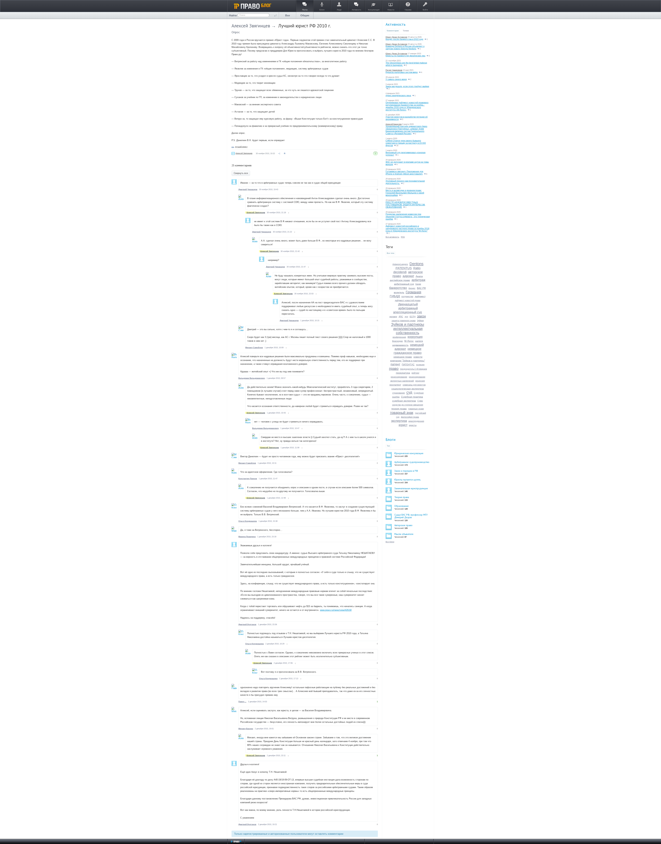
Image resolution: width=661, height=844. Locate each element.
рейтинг (415, 373)
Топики (406, 31)
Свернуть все (241, 173)
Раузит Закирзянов (394, 70)
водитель (399, 292)
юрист (403, 425)
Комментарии (393, 31)
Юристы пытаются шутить (407, 479)
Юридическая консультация (408, 453)
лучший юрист (241, 147)
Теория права (401, 497)
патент (395, 364)
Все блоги (390, 542)
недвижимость (400, 345)
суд (409, 392)
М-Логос (409, 341)
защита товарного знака (404, 320)
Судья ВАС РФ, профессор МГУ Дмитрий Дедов (411, 516)
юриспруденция (416, 421)
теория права (399, 408)
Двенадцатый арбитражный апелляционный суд (407, 308)
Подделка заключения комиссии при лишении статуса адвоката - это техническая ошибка (408, 216)
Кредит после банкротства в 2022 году (404, 39)
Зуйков (420, 320)
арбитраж (418, 280)
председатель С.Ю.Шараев (413, 369)
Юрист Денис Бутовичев (396, 37)
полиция (420, 365)
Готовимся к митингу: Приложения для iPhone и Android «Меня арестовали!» (404, 172)
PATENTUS (404, 268)
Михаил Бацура (245, 729)
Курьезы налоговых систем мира (402, 72)
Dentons (416, 264)
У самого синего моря (396, 79)
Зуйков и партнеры (407, 324)
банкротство (398, 288)
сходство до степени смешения (407, 405)
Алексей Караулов (394, 124)
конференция (399, 337)
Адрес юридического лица (398, 95)
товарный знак (401, 413)
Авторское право (403, 525)
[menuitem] (287, 15)
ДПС (401, 316)
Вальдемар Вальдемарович (251, 378)
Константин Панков (247, 479)
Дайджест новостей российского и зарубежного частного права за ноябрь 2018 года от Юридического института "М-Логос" (407, 228)
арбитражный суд (404, 284)
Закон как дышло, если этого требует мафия (407, 86)
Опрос (236, 32)
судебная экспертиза (404, 400)
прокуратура (403, 372)
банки (418, 284)
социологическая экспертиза (407, 388)
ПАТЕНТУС (408, 364)
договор (393, 316)
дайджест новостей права (407, 300)
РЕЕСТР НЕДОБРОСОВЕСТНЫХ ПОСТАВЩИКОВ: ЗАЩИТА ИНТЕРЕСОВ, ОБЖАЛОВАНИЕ (405, 204)
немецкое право (403, 356)
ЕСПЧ (413, 316)
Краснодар (397, 341)
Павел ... (242, 702)
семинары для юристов (414, 385)
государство (407, 296)
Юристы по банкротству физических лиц (405, 56)
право (393, 368)
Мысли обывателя (403, 534)
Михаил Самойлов (254, 347)
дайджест (420, 296)
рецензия (420, 381)
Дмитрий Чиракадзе (247, 189)
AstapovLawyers (400, 264)
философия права (410, 417)
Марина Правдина (247, 537)
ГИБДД (395, 296)
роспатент (395, 384)
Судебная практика (412, 396)
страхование (398, 393)
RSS (403, 237)
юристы (413, 425)
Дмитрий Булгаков (247, 624)
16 (397, 145)
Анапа (419, 276)
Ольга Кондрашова (247, 521)
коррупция (415, 337)
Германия (413, 292)
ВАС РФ (421, 288)
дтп (406, 316)
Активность (395, 24)
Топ (388, 446)
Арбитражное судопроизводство (411, 462)
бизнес (411, 288)
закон (421, 316)
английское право (400, 280)
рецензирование (399, 377)
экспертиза (399, 421)
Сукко (420, 401)
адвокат (408, 276)
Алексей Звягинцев (251, 26)
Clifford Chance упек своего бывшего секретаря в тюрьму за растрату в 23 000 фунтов (406, 143)
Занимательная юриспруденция (411, 488)
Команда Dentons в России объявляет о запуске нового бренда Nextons (405, 47)
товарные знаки (416, 409)
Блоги (391, 439)
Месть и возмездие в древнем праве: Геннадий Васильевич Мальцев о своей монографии (405, 192)
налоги (419, 341)
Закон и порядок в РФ (406, 470)
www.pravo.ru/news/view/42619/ (336, 610)
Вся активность (392, 237)
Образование (401, 506)
